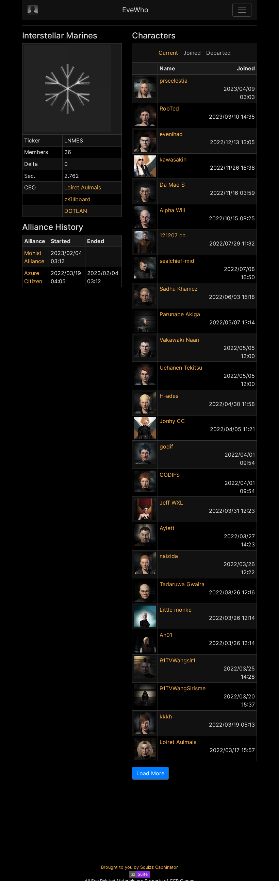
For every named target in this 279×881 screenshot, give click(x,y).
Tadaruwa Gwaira (182, 584)
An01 (166, 634)
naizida (169, 556)
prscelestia (173, 80)
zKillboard (77, 199)
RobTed (169, 108)
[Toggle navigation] (241, 10)
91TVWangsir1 (177, 660)
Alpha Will (172, 210)
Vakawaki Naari (179, 339)
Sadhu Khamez (179, 288)
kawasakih (173, 159)
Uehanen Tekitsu (181, 367)
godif (166, 446)
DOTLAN (75, 210)
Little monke (176, 609)
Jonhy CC (172, 421)
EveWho (135, 10)
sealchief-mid (177, 260)
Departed (218, 52)
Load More (150, 773)
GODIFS (170, 474)
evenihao (171, 134)
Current (168, 52)
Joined (192, 52)
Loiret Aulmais (82, 187)
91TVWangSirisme (183, 688)
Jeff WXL (171, 502)
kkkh (166, 716)
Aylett (167, 528)
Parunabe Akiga (180, 314)
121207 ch (172, 235)
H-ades (169, 395)
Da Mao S (172, 184)
